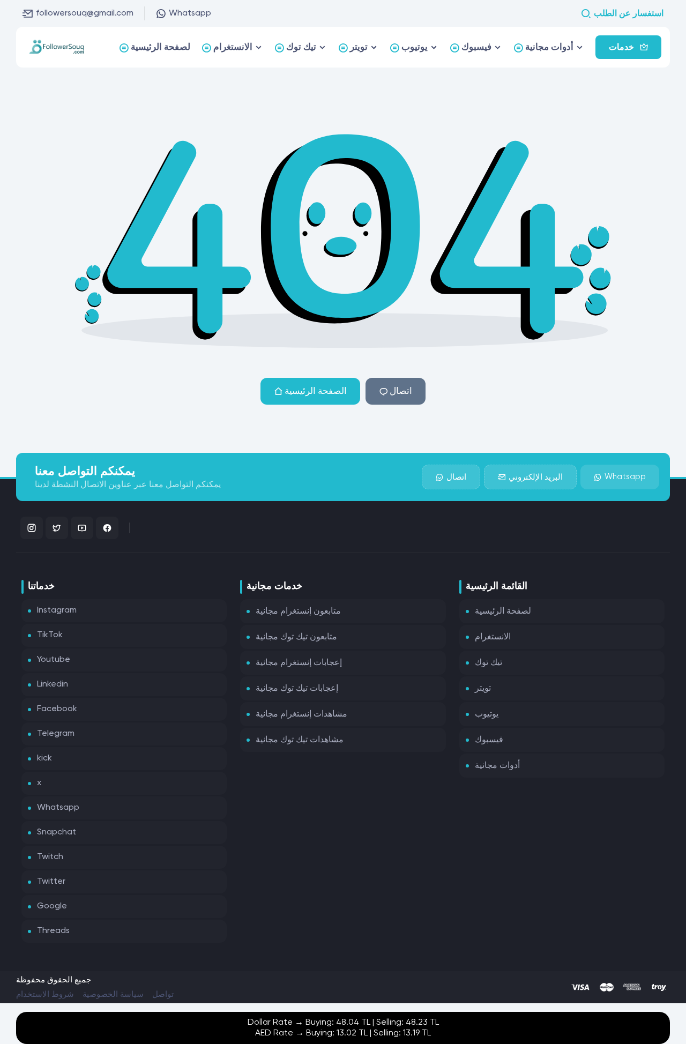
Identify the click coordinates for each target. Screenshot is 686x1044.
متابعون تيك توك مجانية (296, 637)
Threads (53, 931)
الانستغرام (493, 637)
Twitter (51, 881)
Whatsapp (190, 13)
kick (44, 758)
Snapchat (56, 832)
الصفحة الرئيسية (316, 391)
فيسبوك (489, 740)
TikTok (50, 635)
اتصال (401, 391)
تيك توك (488, 663)
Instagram (57, 610)
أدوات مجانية (497, 766)
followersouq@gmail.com (84, 13)
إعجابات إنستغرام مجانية (299, 663)
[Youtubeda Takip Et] (82, 528)
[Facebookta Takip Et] (107, 528)
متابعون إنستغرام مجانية (298, 611)
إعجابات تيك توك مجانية (297, 688)
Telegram (55, 733)
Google (52, 906)
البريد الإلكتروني (536, 477)
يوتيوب (486, 714)
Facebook (57, 709)
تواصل (163, 994)
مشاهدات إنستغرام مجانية (301, 714)
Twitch (50, 857)
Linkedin (52, 684)
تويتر (483, 688)
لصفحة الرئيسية (503, 611)
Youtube (53, 659)
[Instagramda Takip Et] (31, 528)
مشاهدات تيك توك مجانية (300, 740)
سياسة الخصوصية (113, 994)
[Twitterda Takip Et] (57, 528)
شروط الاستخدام (45, 994)
